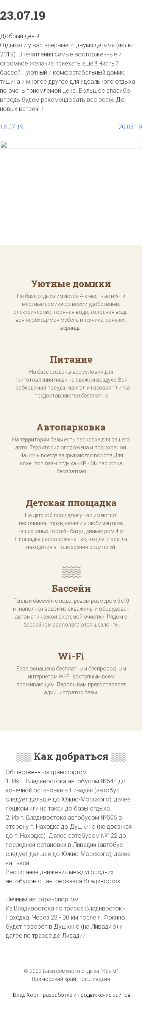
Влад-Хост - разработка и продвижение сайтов (72, 995)
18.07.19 (11, 127)
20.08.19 (130, 127)
